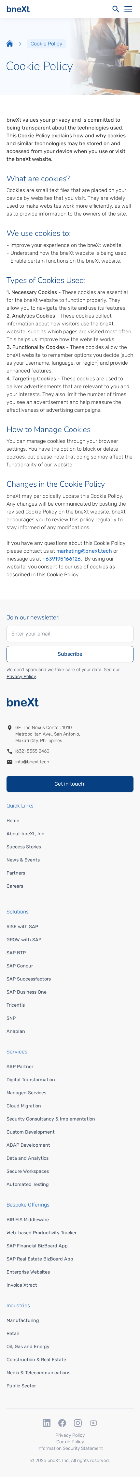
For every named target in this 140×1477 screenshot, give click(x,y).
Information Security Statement (70, 1448)
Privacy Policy (21, 676)
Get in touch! (70, 784)
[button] (126, 9)
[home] (18, 9)
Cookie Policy (70, 1442)
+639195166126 (61, 559)
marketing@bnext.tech (84, 551)
